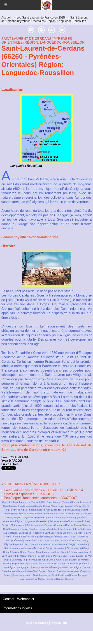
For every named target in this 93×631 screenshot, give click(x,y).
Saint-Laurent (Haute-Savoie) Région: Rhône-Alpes (30, 506)
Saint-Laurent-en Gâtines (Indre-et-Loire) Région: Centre (60, 567)
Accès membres (37, 623)
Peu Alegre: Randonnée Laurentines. (30, 498)
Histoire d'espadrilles (18, 494)
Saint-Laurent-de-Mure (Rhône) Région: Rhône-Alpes (41, 536)
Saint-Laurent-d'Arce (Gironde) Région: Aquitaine (54, 510)
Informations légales (17, 608)
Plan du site (59, 623)
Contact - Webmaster (18, 599)
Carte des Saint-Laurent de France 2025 (23, 502)
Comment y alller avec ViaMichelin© (29, 237)
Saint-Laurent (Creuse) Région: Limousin (68, 502)
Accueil (6, 17)
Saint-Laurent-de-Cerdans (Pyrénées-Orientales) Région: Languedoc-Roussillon (44, 19)
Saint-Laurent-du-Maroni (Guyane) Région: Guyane (46, 579)
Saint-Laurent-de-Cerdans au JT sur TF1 (33, 490)
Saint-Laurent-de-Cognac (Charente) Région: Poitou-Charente (58, 525)
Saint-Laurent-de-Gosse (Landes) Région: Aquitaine (30, 529)
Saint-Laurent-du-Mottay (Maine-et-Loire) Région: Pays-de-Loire (35, 556)
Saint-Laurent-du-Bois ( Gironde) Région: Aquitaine (62, 552)
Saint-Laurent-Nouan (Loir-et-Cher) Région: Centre (28, 571)
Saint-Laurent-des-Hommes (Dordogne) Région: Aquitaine (34, 548)
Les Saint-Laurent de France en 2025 (40, 17)
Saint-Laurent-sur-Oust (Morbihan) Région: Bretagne (60, 575)
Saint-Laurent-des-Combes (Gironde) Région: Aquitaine (58, 544)
